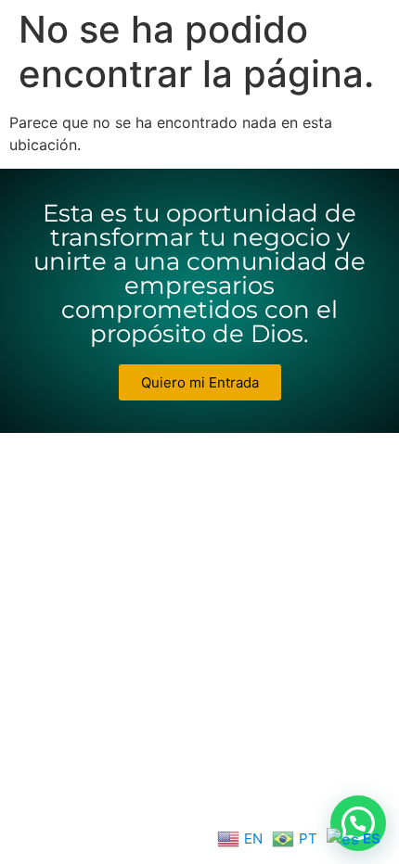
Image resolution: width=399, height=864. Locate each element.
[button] (358, 823)
